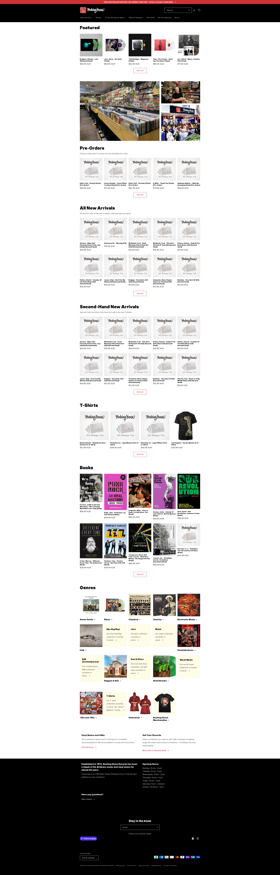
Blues (107, 619)
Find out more (87, 747)
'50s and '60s (87, 717)
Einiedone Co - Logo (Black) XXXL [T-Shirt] (124, 444)
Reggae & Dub (111, 681)
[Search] (189, 10)
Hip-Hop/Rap (113, 629)
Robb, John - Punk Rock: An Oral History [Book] (115, 513)
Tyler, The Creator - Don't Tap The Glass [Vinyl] (163, 60)
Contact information (170, 865)
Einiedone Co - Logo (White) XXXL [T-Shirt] (154, 444)
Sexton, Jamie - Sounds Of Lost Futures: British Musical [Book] (164, 514)
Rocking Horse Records (93, 865)
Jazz (133, 629)
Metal (158, 629)
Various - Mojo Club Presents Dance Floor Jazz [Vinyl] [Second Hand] (90, 245)
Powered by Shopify (107, 865)
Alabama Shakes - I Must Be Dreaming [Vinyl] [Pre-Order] (189, 184)
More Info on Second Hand (154, 750)
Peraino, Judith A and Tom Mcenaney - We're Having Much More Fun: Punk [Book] (91, 506)
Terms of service (144, 865)
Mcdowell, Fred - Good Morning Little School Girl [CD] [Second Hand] (138, 245)
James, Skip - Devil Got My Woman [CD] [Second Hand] (114, 281)
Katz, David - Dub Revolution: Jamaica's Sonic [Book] (189, 513)
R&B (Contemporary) (90, 660)
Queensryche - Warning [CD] (115, 243)
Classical (133, 619)
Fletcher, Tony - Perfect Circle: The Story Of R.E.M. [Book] (114, 563)
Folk (82, 650)
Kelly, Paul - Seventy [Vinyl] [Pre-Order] (139, 184)
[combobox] (178, 10)
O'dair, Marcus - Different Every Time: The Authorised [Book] (91, 563)
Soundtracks (160, 681)
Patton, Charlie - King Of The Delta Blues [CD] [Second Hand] (189, 245)
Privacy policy (131, 865)
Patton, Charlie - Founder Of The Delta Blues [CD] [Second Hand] (91, 282)
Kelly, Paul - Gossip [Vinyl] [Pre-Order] (90, 184)
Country (157, 619)
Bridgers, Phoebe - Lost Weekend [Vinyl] (89, 60)
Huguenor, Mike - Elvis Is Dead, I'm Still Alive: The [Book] (138, 512)
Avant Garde (86, 619)
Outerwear (134, 717)
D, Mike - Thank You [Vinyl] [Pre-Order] (163, 184)
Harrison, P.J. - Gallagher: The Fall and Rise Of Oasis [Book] (188, 550)
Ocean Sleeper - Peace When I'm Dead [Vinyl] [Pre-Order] (115, 184)
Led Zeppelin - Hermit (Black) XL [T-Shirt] (185, 444)
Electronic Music (186, 619)
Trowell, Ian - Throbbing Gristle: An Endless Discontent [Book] (162, 560)
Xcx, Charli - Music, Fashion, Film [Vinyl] (189, 60)
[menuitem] (86, 17)
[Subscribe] (157, 827)
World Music (186, 660)
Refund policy (120, 865)
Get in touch (86, 799)
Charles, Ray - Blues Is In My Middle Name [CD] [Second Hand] (189, 380)
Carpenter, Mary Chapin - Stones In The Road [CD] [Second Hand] (163, 282)
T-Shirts (110, 696)
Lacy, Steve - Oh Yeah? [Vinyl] (113, 60)
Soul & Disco (137, 659)
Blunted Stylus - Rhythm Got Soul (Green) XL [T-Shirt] (92, 444)
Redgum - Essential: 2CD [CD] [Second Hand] (138, 281)
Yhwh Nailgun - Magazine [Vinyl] (138, 60)
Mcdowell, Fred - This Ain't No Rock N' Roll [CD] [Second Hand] (164, 245)
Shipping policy (156, 865)
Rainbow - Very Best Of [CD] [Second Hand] (188, 281)
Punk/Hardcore (186, 650)
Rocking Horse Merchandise (160, 718)
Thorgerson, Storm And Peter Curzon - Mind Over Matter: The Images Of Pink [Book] (139, 557)
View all (140, 71)
